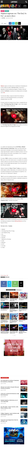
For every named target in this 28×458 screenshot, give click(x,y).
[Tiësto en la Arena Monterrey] (23, 316)
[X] (13, 23)
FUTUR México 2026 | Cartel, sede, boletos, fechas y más (13, 299)
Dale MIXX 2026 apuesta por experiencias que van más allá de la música (14, 321)
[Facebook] (10, 23)
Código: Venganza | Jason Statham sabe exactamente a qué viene (10, 414)
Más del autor (18, 289)
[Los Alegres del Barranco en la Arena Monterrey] (23, 327)
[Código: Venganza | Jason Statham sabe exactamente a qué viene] (24, 415)
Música (5, 9)
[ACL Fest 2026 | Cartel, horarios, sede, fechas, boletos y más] (24, 408)
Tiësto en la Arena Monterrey (22, 321)
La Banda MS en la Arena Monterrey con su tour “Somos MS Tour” (4, 321)
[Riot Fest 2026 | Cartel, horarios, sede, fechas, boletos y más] (14, 327)
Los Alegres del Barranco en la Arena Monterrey (22, 332)
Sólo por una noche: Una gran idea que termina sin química (10, 387)
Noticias (6, 11)
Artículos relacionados (10, 289)
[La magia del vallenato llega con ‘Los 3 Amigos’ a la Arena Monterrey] (5, 327)
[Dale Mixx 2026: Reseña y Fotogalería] (23, 295)
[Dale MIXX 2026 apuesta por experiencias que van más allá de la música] (14, 316)
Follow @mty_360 (4, 275)
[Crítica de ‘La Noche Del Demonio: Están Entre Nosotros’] (24, 395)
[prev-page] (13, 335)
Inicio (1, 9)
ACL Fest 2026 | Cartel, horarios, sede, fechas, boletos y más (9, 407)
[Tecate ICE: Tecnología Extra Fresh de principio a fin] (24, 421)
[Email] (19, 23)
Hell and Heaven (18, 221)
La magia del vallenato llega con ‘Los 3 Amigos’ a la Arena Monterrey (5, 332)
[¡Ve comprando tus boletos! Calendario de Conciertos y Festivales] (24, 382)
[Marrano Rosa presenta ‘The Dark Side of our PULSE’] (23, 305)
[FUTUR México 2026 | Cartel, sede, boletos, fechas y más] (14, 295)
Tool (4, 92)
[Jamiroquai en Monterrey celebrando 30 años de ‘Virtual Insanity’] (14, 305)
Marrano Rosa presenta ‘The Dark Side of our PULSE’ (23, 310)
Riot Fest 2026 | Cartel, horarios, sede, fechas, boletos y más (14, 332)
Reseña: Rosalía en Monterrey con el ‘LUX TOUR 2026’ (5, 299)
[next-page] (14, 335)
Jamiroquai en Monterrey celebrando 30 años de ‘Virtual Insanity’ (14, 310)
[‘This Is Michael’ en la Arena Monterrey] (5, 305)
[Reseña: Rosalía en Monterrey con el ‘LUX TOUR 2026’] (5, 295)
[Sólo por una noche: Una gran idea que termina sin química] (24, 388)
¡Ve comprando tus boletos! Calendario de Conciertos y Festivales (10, 381)
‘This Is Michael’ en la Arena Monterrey (4, 310)
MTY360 (3, 18)
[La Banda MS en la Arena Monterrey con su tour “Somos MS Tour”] (5, 316)
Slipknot (2, 85)
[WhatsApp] (16, 23)
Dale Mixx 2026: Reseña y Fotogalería (23, 299)
